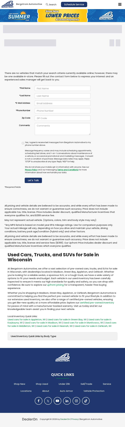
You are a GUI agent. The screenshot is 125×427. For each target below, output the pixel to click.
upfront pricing (55, 284)
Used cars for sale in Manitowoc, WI (83, 322)
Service (107, 384)
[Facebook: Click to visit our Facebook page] (38, 401)
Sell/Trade (86, 384)
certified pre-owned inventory (97, 302)
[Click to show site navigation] (120, 4)
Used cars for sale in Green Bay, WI (66, 319)
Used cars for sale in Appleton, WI (26, 319)
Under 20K (64, 384)
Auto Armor (66, 390)
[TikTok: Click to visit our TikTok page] (85, 401)
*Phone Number (23, 110)
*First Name (25, 88)
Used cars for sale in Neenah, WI (54, 326)
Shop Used (42, 384)
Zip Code (26, 118)
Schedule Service (74, 4)
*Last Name (24, 95)
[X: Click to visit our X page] (48, 401)
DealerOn (65, 419)
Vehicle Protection (94, 390)
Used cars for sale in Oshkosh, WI (92, 326)
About (45, 390)
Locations (26, 390)
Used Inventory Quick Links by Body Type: (33, 336)
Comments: (24, 125)
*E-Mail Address (22, 103)
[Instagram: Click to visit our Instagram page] (76, 401)
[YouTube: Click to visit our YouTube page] (57, 401)
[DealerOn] (30, 419)
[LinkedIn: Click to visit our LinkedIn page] (66, 401)
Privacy (75, 419)
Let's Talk (33, 180)
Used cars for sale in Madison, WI (43, 322)
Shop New (19, 384)
